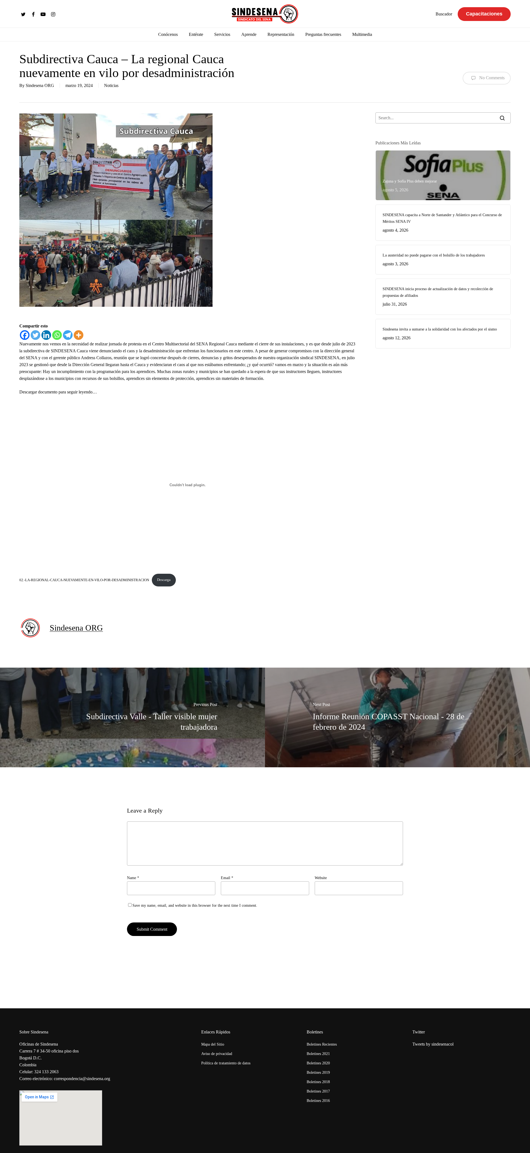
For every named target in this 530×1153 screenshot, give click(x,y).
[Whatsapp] (57, 335)
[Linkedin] (46, 335)
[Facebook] (25, 335)
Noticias (111, 85)
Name (133, 878)
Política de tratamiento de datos (225, 1063)
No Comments (491, 77)
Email (227, 878)
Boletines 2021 (318, 1054)
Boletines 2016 (318, 1101)
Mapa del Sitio (212, 1044)
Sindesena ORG (40, 85)
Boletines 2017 (318, 1091)
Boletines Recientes (322, 1044)
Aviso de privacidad (216, 1054)
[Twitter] (35, 335)
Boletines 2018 (318, 1082)
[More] (78, 335)
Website (321, 878)
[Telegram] (68, 335)
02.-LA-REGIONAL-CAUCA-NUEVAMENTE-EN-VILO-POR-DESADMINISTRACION (84, 580)
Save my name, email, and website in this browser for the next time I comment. (194, 905)
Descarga (164, 580)
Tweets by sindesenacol (433, 1044)
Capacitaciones (484, 14)
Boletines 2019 (318, 1072)
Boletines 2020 (318, 1063)
